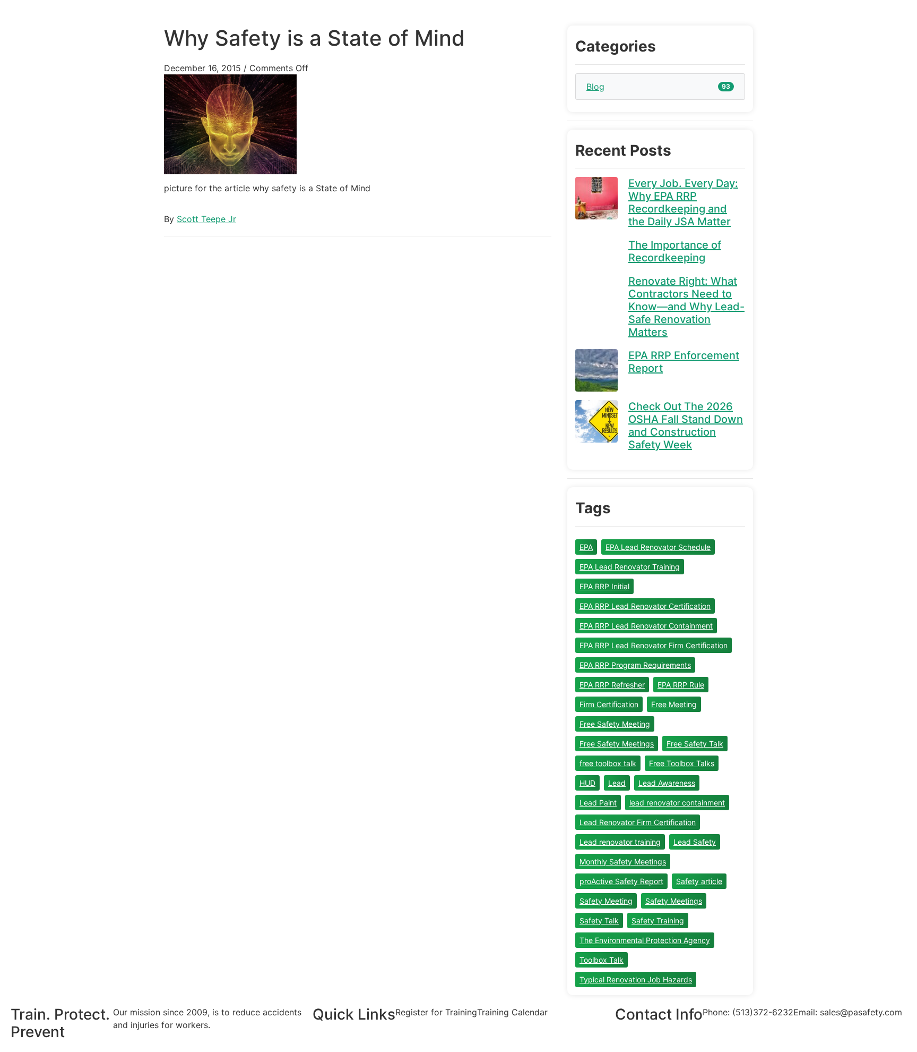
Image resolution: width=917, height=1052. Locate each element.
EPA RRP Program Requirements (635, 664)
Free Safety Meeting (614, 723)
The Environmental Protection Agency (644, 940)
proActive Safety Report (621, 881)
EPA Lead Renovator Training (629, 566)
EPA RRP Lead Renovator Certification (645, 605)
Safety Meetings (673, 900)
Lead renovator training (620, 841)
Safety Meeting (606, 900)
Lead (617, 782)
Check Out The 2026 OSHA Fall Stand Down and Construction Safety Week (685, 425)
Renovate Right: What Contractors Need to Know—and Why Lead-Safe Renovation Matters (686, 306)
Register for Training (436, 1012)
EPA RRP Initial (604, 586)
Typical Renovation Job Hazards (635, 979)
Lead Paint (598, 802)
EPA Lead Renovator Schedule (658, 547)
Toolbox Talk (601, 959)
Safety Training (657, 920)
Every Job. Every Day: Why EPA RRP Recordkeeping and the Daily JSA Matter (683, 202)
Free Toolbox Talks (681, 763)
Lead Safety (694, 841)
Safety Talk (599, 920)
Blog (595, 86)
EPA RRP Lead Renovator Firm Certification (653, 645)
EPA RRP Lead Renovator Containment (646, 625)
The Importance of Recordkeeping (674, 251)
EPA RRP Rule (681, 684)
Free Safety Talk (695, 743)
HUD (587, 782)
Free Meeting (674, 704)
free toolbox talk (607, 763)
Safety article (699, 881)
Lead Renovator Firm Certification (637, 822)
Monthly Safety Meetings (622, 861)
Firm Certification (608, 704)
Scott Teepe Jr (206, 219)
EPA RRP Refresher (612, 684)
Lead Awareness (666, 782)
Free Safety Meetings (616, 743)
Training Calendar (512, 1012)
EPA (586, 547)
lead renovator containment (677, 802)
